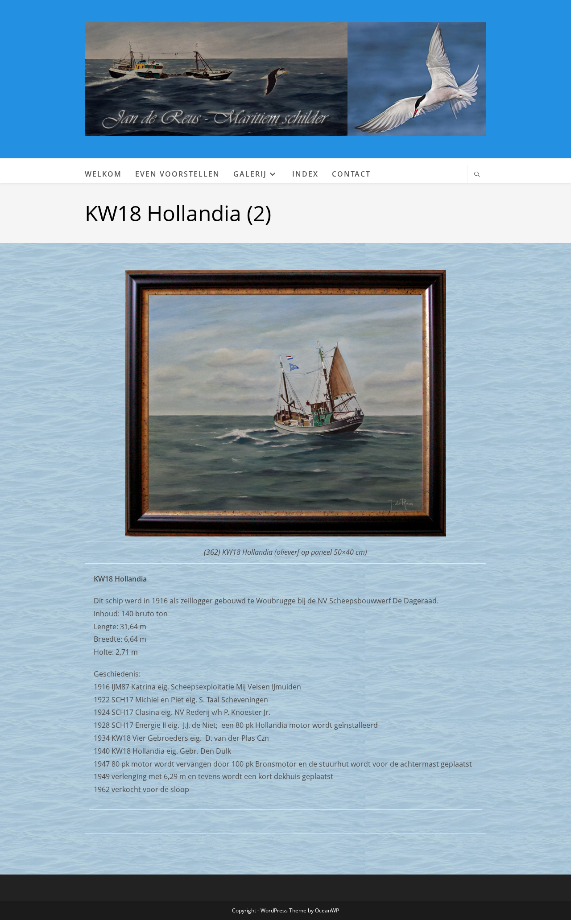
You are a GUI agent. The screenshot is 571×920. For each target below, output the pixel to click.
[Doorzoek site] (477, 175)
